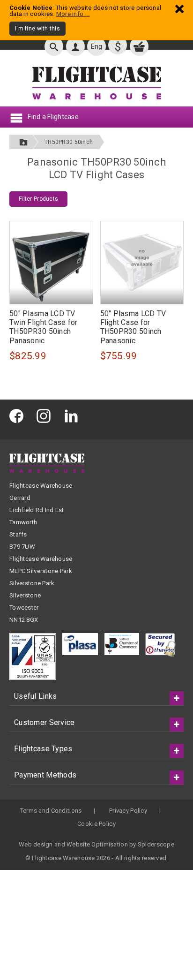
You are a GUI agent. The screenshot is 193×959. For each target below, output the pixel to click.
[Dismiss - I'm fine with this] (179, 8)
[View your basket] (139, 46)
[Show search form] (54, 46)
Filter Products (38, 199)
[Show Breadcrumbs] (23, 142)
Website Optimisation (97, 844)
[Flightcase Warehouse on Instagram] (46, 415)
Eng (97, 46)
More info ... (73, 13)
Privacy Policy (128, 810)
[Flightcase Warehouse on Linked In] (73, 415)
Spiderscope (156, 844)
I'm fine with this (37, 28)
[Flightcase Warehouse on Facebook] (18, 415)
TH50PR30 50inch (69, 142)
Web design (36, 844)
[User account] (75, 46)
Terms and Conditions (51, 810)
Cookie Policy (96, 823)
